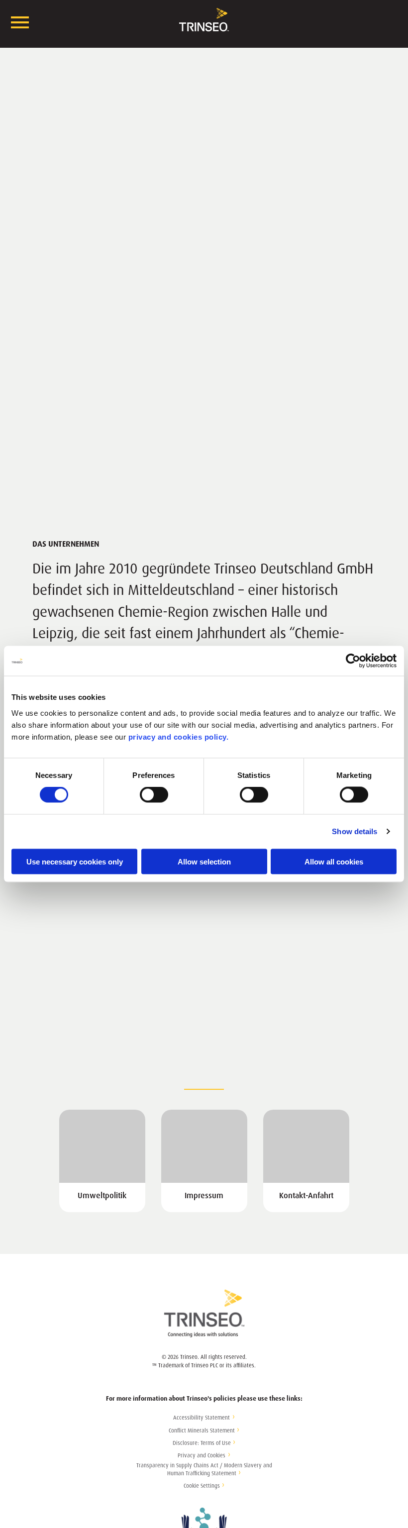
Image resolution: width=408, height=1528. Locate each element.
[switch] (154, 795)
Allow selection (204, 861)
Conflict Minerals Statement (202, 1430)
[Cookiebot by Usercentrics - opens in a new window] (353, 661)
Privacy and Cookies (201, 1455)
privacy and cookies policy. (178, 736)
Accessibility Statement (201, 1417)
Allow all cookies (334, 861)
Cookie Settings (202, 1485)
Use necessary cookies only (74, 861)
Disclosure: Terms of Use (202, 1442)
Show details (354, 831)
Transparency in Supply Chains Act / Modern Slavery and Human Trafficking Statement (204, 1470)
